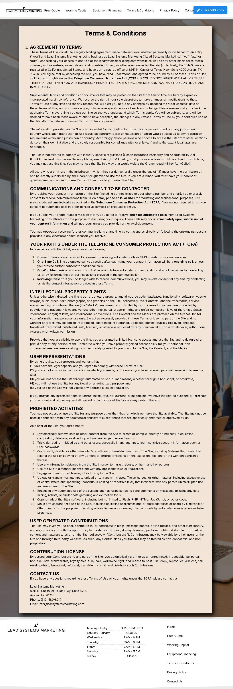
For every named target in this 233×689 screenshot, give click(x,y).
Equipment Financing (107, 10)
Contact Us (175, 681)
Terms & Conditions (140, 10)
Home (34, 10)
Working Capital (76, 10)
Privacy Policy (169, 10)
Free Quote (52, 10)
